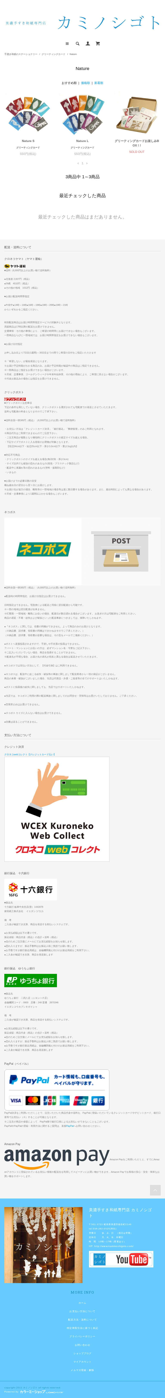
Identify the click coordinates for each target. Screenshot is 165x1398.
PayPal (69, 1126)
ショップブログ (82, 1353)
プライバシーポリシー (82, 1336)
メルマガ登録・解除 (82, 1370)
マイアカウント (82, 1361)
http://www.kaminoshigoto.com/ (113, 1246)
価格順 (85, 83)
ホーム (82, 1303)
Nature (73, 54)
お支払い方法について (82, 1311)
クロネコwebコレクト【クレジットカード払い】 (30, 754)
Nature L (82, 141)
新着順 (98, 83)
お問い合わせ (82, 1345)
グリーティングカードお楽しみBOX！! (137, 143)
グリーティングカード (53, 54)
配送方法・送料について (82, 1319)
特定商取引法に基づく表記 (82, 1328)
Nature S (28, 141)
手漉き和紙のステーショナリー (20, 54)
